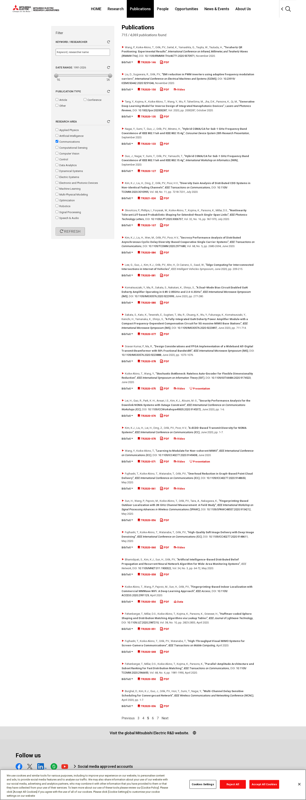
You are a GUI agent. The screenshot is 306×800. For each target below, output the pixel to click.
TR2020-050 (148, 679)
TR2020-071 (148, 461)
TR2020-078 (148, 361)
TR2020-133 (148, 143)
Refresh (72, 231)
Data (180, 601)
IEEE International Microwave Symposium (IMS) (221, 350)
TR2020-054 (148, 601)
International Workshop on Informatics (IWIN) (212, 160)
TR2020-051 (148, 629)
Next (165, 718)
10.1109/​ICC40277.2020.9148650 (225, 478)
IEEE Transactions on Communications (187, 187)
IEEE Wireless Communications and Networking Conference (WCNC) (213, 695)
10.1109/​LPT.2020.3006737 (167, 219)
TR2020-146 (148, 62)
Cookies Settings (203, 784)
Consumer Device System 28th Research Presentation (217, 133)
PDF (166, 62)
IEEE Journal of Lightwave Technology (231, 618)
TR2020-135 (148, 116)
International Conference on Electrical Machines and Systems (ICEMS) (175, 78)
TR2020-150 (148, 89)
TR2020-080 (148, 302)
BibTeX (126, 62)
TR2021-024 (148, 198)
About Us (243, 9)
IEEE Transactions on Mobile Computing (191, 645)
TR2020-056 (148, 520)
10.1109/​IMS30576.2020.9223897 (197, 327)
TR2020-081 (148, 275)
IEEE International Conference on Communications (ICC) (167, 432)
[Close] (299, 784)
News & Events (216, 9)
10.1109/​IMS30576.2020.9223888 (141, 354)
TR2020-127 (148, 171)
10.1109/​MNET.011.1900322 (154, 568)
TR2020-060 (148, 547)
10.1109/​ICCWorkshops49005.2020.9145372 (174, 409)
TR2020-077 (148, 334)
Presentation (201, 388)
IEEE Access (203, 591)
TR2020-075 (148, 388)
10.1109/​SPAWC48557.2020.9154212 (229, 509)
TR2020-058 (148, 574)
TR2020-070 (148, 438)
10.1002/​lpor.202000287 (152, 110)
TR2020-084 (148, 252)
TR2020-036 (148, 706)
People (163, 9)
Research (116, 9)
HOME (96, 9)
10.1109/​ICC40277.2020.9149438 (177, 455)
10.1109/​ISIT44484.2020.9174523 (231, 377)
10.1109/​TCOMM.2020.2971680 (167, 246)
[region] (153, 784)
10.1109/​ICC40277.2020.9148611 (228, 536)
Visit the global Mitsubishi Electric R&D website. (149, 733)
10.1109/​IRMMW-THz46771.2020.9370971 (170, 55)
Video (181, 89)
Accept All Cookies (264, 784)
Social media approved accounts (105, 766)
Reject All (232, 784)
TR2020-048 (148, 651)
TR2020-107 (148, 225)
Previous (128, 718)
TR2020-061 (148, 488)
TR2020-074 (148, 415)
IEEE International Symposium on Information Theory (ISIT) (170, 377)
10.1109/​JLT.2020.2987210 (143, 622)
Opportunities (186, 9)
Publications (140, 9)
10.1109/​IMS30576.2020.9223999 (154, 296)
